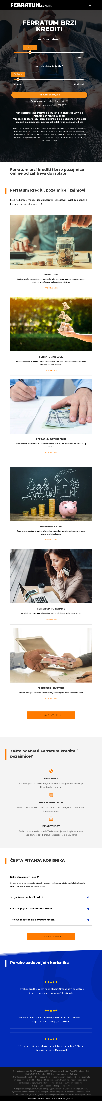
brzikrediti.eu (43, 1080)
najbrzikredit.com (79, 1080)
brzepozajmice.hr (62, 1086)
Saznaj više (70, 1098)
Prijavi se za (49, 94)
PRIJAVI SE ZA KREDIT (51, 715)
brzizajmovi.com (21, 1080)
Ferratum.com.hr (22, 1071)
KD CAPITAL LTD (70, 1071)
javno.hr (37, 1083)
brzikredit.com (73, 1077)
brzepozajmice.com (56, 1077)
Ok (64, 1098)
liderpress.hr (48, 1083)
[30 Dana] (18, 79)
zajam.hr (86, 1077)
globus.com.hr (62, 1083)
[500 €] (30, 52)
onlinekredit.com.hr (60, 1080)
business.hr (40, 1077)
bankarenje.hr (25, 1083)
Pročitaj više (51, 288)
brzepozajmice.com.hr (42, 1086)
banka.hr (29, 1077)
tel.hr (32, 1080)
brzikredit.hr (76, 1083)
